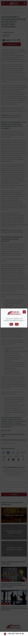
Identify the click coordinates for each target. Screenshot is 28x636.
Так (11, 324)
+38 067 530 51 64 (15, 634)
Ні (17, 324)
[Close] (24, 311)
